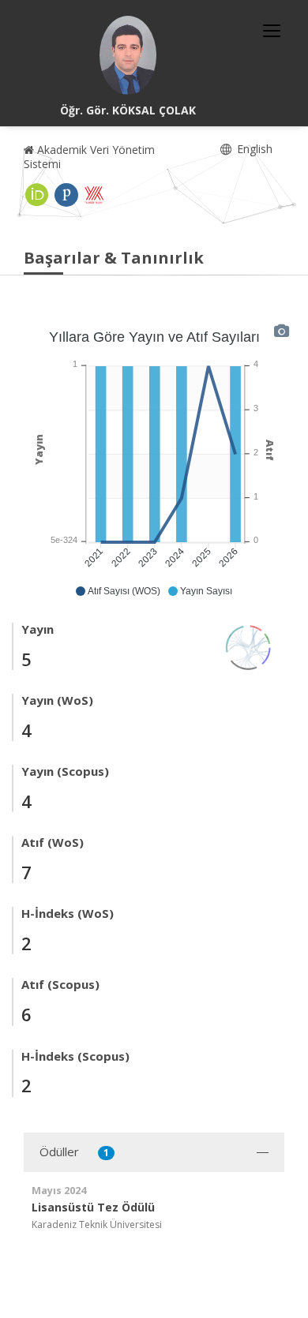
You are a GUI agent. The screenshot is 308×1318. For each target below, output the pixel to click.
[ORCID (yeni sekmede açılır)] (37, 195)
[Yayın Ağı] (248, 645)
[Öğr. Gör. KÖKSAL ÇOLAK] (128, 55)
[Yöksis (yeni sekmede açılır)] (94, 195)
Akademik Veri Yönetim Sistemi (89, 156)
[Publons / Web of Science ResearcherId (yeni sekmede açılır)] (66, 195)
